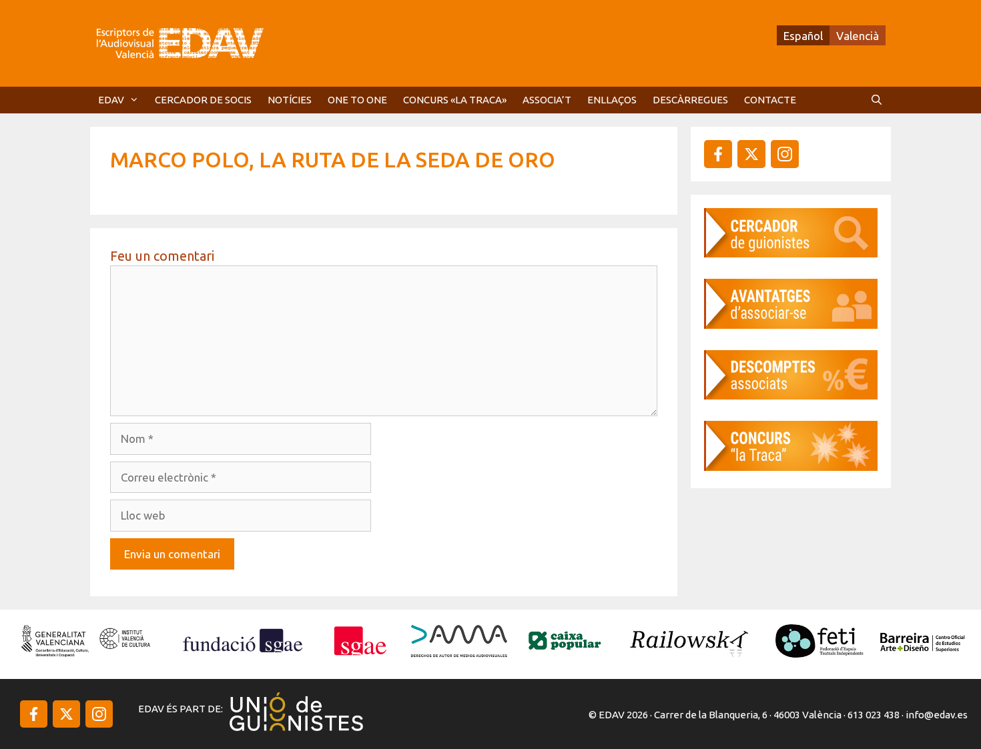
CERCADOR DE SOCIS (203, 99)
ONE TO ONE (357, 99)
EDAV (111, 99)
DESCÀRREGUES (690, 99)
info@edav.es (937, 714)
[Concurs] (791, 466)
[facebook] (718, 154)
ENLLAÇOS (612, 99)
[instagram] (751, 154)
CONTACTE (770, 99)
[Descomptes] (791, 395)
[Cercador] (791, 253)
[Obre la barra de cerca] (876, 100)
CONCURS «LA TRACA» (455, 99)
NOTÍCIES (290, 99)
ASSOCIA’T (547, 99)
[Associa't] (791, 324)
